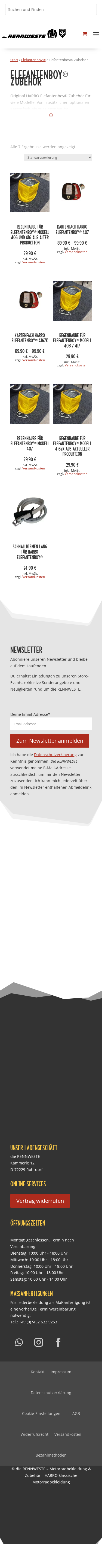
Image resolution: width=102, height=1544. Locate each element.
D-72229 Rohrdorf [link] (26, 1169)
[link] (34, 34)
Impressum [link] (61, 1371)
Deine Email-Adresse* (30, 714)
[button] (96, 33)
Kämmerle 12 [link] (22, 1163)
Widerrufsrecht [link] (34, 1434)
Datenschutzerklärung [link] (51, 1392)
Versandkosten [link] (33, 262)
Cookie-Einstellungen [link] (41, 1413)
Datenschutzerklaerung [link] (55, 754)
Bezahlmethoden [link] (51, 1455)
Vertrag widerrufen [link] (40, 1200)
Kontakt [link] (38, 1371)
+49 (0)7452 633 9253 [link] (38, 1321)
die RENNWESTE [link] (25, 1156)
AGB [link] (76, 1413)
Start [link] (14, 59)
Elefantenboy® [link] (33, 59)
